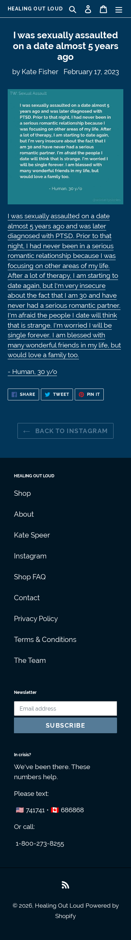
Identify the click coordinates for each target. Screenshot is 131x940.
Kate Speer (32, 535)
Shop (22, 493)
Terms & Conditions (45, 639)
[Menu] (118, 8)
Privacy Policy (36, 618)
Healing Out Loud (35, 8)
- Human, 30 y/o (32, 371)
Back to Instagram (71, 430)
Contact (27, 598)
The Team (30, 660)
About (24, 514)
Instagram (30, 556)
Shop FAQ (30, 577)
